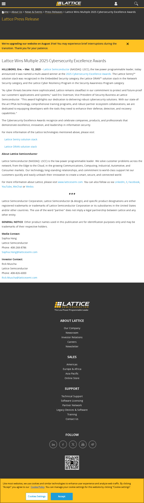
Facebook (134, 182)
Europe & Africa (72, 369)
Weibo (29, 186)
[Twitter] (72, 444)
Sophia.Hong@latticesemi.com (19, 252)
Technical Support (72, 396)
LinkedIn (120, 182)
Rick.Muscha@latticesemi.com (19, 277)
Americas (72, 364)
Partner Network (72, 405)
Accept (61, 496)
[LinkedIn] (52, 444)
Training (72, 414)
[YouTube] (82, 444)
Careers (72, 341)
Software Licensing (72, 400)
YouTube (7, 186)
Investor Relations (72, 337)
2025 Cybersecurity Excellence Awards (88, 74)
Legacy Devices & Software (72, 409)
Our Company (72, 328)
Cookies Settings (36, 496)
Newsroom (72, 332)
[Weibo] (91, 444)
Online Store (72, 378)
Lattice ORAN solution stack (20, 146)
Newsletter (72, 346)
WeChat (17, 186)
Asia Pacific (72, 373)
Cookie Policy (38, 487)
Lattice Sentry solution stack (20, 139)
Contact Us (72, 419)
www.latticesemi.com (70, 182)
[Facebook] (62, 444)
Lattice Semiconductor (56, 69)
